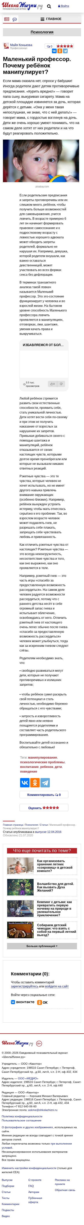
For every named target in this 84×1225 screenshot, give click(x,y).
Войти (64, 6)
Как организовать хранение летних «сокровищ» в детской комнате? (54, 866)
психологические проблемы (42, 762)
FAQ (31, 1185)
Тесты (5, 1198)
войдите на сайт (57, 986)
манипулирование (42, 757)
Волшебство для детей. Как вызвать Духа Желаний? (55, 887)
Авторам (33, 1192)
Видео (6, 1216)
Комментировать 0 (44, 794)
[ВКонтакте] (54, 51)
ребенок (46, 767)
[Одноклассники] (59, 51)
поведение (28, 771)
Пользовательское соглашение (21, 1120)
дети (58, 767)
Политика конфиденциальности (22, 1116)
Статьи (6, 1192)
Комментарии (10, 1204)
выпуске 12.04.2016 (48, 831)
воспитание (29, 767)
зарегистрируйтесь (24, 986)
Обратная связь (65, 1190)
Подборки (8, 1185)
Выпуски (7, 1179)
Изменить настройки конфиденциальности (29, 1168)
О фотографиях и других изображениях (27, 1127)
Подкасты (8, 1210)
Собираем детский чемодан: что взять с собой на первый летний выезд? (56, 930)
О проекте (34, 1179)
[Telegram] (65, 51)
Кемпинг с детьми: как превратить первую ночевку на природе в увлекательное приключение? (54, 908)
